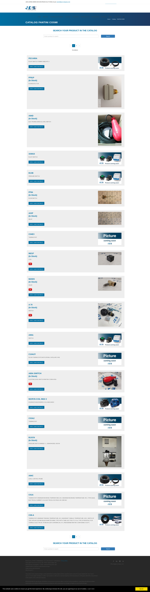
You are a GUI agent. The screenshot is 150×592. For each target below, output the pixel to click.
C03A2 (31, 418)
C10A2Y (32, 354)
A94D (31, 116)
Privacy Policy (64, 560)
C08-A (31, 515)
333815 (32, 154)
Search (108, 36)
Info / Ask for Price (36, 66)
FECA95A (33, 58)
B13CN (32, 437)
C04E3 (31, 234)
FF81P (31, 78)
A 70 (30, 305)
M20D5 (32, 279)
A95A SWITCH (35, 373)
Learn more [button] (90, 589)
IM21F (31, 253)
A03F (31, 213)
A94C (31, 476)
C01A (31, 495)
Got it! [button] (141, 589)
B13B (31, 173)
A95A (31, 335)
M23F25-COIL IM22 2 (38, 399)
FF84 (31, 192)
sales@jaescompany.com (63, 2)
